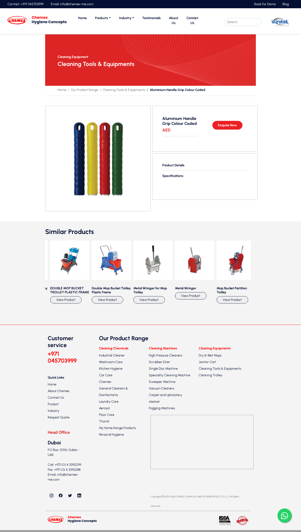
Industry (53, 485)
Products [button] (101, 18)
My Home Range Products (117, 501)
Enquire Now (227, 125)
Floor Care (106, 488)
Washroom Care (111, 436)
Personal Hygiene (111, 508)
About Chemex (58, 465)
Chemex (105, 455)
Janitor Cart (207, 436)
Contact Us (192, 20)
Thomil (104, 495)
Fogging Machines (162, 482)
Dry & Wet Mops (210, 429)
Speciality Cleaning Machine (169, 449)
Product (53, 478)
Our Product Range (84, 90)
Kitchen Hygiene (111, 442)
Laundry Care (109, 475)
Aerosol (104, 482)
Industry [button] (125, 18)
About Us (173, 20)
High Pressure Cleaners (165, 429)
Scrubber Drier (159, 436)
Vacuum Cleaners (161, 462)
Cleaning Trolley (210, 449)
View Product (57, 373)
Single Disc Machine (163, 442)
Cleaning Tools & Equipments (124, 90)
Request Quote (58, 491)
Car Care (105, 449)
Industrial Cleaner (112, 429)
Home (82, 18)
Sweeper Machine (162, 455)
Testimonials (151, 18)
